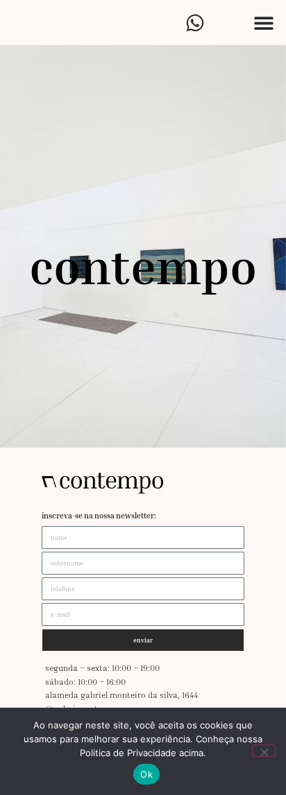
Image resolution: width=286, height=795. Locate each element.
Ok (146, 774)
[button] (263, 22)
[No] (264, 750)
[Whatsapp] (194, 22)
